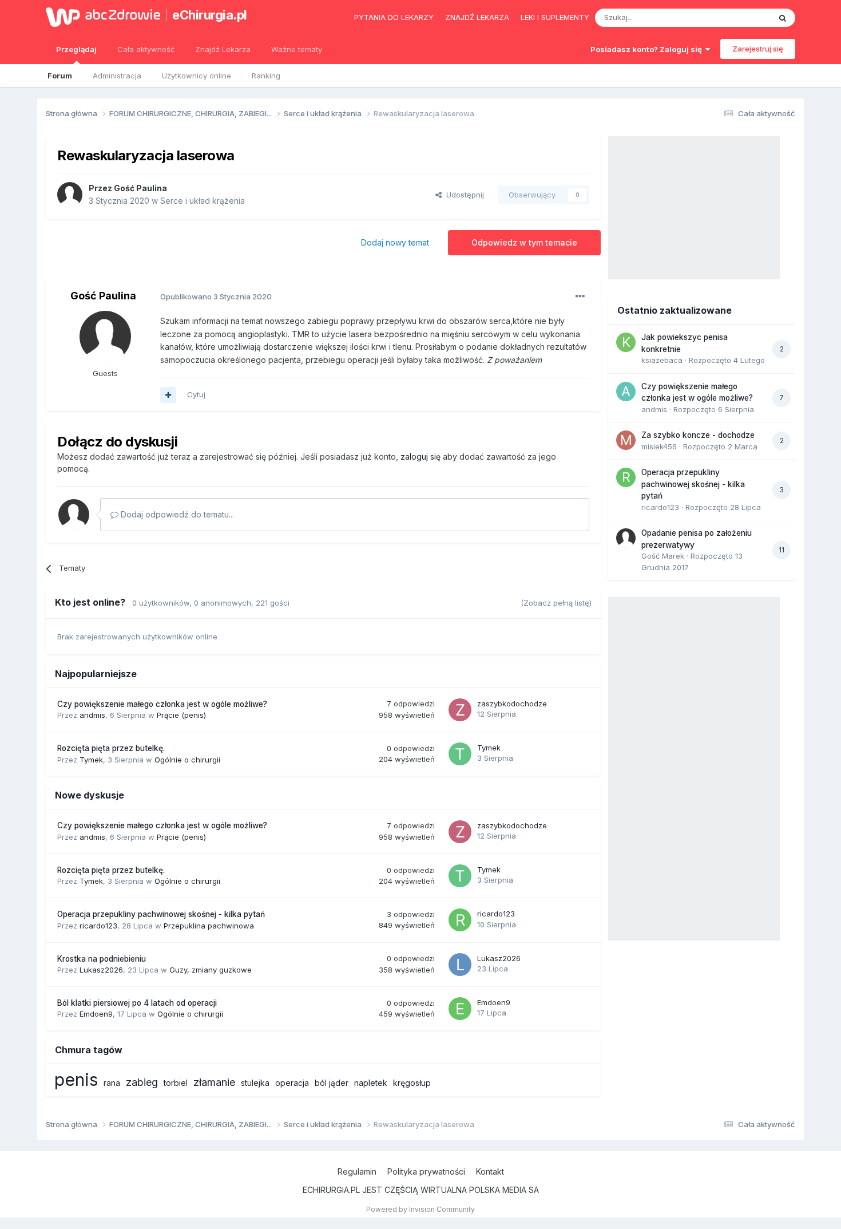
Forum (59, 75)
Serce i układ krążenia (202, 201)
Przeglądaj (76, 49)
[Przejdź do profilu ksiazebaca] (626, 342)
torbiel (176, 1083)
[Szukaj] (782, 18)
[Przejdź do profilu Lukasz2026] (460, 964)
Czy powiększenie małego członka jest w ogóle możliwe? (162, 704)
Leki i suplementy (555, 17)
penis (76, 1079)
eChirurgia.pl (209, 15)
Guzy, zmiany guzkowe (210, 969)
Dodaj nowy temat (395, 242)
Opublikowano (216, 296)
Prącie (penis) (181, 715)
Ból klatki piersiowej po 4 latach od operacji (137, 1002)
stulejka (255, 1083)
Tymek (91, 759)
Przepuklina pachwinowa (209, 925)
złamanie (214, 1082)
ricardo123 (98, 925)
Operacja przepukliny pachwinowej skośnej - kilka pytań (161, 914)
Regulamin (357, 1171)
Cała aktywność (145, 49)
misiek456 (659, 446)
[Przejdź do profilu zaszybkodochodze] (460, 709)
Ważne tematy (296, 49)
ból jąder (331, 1083)
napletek (370, 1083)
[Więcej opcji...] (580, 296)
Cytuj (196, 394)
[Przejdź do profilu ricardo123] (460, 919)
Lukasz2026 (101, 969)
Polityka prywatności (426, 1171)
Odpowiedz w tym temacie (524, 242)
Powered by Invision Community (420, 1209)
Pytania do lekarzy (394, 17)
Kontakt (490, 1171)
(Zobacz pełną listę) (556, 602)
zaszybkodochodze (512, 703)
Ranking (266, 75)
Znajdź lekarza (477, 17)
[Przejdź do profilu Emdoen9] (460, 1008)
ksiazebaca (662, 360)
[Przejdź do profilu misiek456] (626, 440)
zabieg (142, 1082)
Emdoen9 (96, 1013)
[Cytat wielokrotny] (168, 395)
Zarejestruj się (757, 48)
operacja (292, 1083)
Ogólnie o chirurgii (187, 759)
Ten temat (737, 17)
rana (112, 1083)
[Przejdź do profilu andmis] (626, 391)
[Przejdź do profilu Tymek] (460, 753)
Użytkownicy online (196, 75)
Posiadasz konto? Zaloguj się (647, 49)
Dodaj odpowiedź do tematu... (176, 514)
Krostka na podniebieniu (101, 958)
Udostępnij (463, 194)
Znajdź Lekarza (223, 49)
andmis (92, 715)
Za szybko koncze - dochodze (698, 435)
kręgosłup (412, 1083)
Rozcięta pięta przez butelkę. (111, 748)
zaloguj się (420, 456)
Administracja (117, 75)
